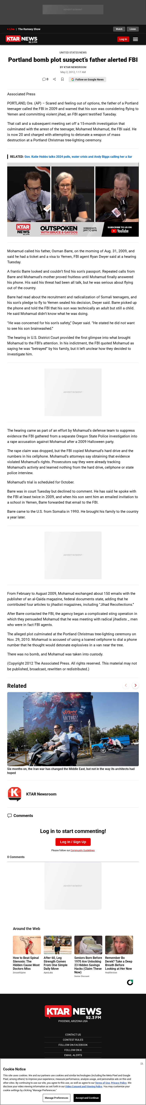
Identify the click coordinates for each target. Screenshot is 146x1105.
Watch (119, 29)
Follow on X (73, 1050)
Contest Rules (73, 1039)
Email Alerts (73, 1055)
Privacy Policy (119, 1082)
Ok (141, 1063)
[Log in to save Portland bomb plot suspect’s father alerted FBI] (62, 79)
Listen (133, 29)
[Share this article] (54, 79)
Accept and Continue (87, 1097)
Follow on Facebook (73, 1044)
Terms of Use (102, 1082)
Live (11, 29)
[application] (73, 200)
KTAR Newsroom (41, 794)
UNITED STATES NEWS (73, 52)
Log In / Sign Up (73, 842)
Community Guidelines (83, 850)
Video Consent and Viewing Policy (83, 1086)
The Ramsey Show (29, 29)
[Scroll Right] (135, 685)
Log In (123, 39)
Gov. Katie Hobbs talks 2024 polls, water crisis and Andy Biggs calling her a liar (78, 156)
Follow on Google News (89, 79)
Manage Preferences (56, 1097)
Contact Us (73, 1034)
